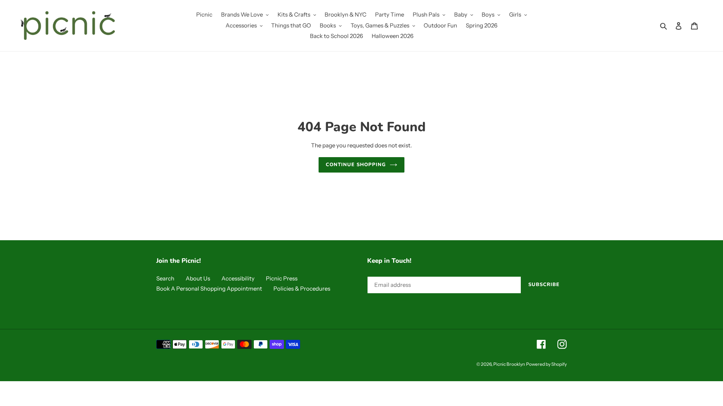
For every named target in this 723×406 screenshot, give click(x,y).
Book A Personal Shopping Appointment (209, 288)
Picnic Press (281, 278)
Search (165, 278)
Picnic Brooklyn (509, 364)
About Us (198, 278)
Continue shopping (356, 164)
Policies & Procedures (301, 288)
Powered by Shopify (546, 364)
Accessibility (238, 278)
